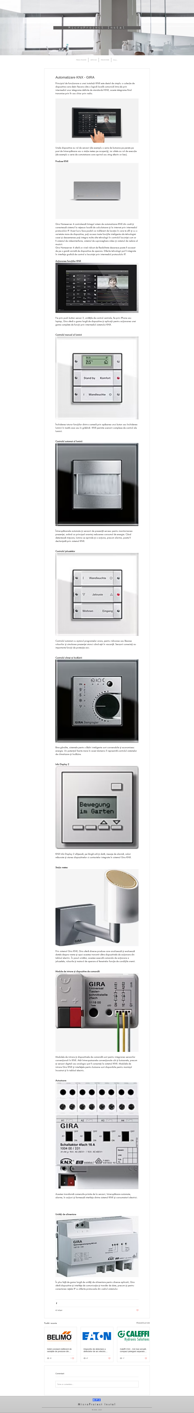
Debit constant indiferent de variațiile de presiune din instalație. (59, 1350)
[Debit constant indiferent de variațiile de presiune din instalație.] (60, 1336)
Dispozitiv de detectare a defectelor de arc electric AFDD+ (95, 1350)
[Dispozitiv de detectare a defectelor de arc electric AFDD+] (97, 1336)
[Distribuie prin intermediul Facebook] (56, 1303)
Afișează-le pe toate (143, 1323)
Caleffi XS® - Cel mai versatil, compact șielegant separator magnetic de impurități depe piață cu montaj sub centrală (133, 1350)
